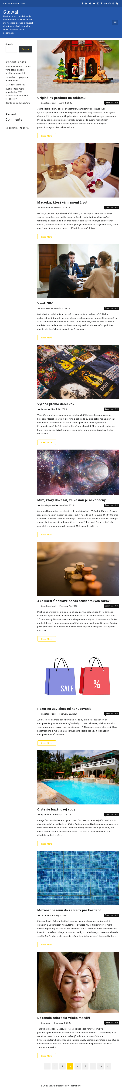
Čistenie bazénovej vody (56, 809)
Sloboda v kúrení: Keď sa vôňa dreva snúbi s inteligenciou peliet (18, 69)
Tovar (44, 915)
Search (9, 44)
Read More (46, 136)
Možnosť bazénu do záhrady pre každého (69, 910)
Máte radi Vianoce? (15, 85)
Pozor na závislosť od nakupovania (64, 709)
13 (100, 1066)
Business (46, 207)
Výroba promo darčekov (55, 404)
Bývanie (45, 814)
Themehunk (75, 1086)
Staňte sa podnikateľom (18, 103)
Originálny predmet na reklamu (61, 98)
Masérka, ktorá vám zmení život (62, 202)
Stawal (10, 12)
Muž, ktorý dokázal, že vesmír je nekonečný (71, 500)
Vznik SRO (45, 303)
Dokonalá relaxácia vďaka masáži (63, 1018)
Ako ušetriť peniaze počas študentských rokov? (74, 601)
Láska (44, 409)
